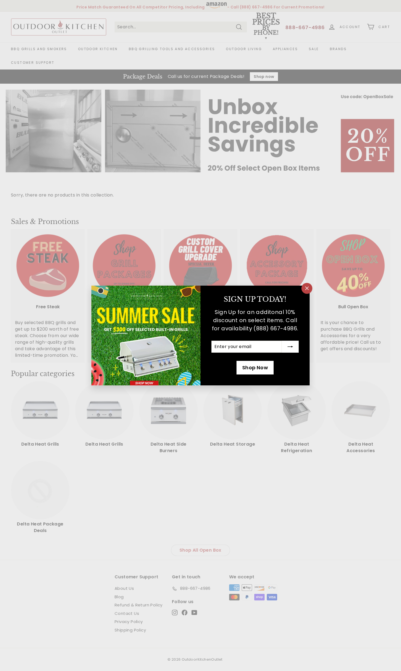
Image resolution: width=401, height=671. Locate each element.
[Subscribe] (290, 347)
